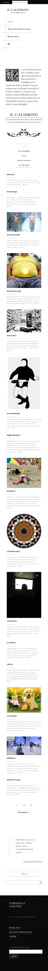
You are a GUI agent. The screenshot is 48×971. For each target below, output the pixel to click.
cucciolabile (12, 716)
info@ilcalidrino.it (17, 903)
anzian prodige (13, 235)
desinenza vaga (13, 779)
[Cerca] (40, 882)
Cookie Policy (15, 906)
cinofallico (11, 642)
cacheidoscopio (13, 551)
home (10, 21)
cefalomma (12, 621)
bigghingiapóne (13, 435)
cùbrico (10, 664)
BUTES (6, 2)
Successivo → (24, 812)
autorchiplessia (13, 413)
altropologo (12, 191)
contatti (12, 936)
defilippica (11, 758)
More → (25, 184)
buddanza (11, 491)
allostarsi (11, 174)
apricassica (11, 335)
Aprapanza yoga (14, 291)
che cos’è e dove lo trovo (19, 29)
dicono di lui (13, 36)
